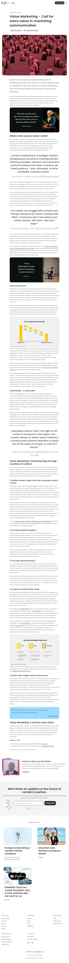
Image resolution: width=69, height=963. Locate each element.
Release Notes (57, 923)
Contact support (32, 939)
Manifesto (30, 926)
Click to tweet (53, 716)
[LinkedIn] (32, 943)
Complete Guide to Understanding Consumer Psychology (32, 521)
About (29, 918)
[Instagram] (28, 943)
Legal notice (5, 944)
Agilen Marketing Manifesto (22, 671)
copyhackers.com (48, 746)
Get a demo (30, 937)
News (29, 923)
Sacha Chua (18, 625)
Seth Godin (25, 609)
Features (4, 921)
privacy (39, 808)
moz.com (45, 744)
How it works (5, 918)
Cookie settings (6, 939)
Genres (3, 923)
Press (29, 921)
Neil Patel (37, 611)
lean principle (25, 623)
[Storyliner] (5, 3)
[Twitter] (30, 943)
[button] (13, 3)
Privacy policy (5, 937)
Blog (54, 918)
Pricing (3, 926)
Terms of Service (6, 942)
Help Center (57, 921)
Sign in (3, 928)
